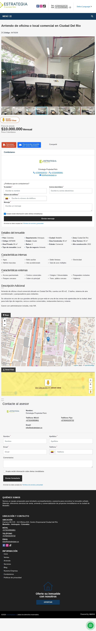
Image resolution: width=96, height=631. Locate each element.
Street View (11, 120)
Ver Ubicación (41, 388)
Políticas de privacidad (13, 578)
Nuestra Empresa (11, 571)
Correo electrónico (56, 187)
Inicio (6, 554)
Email (6, 447)
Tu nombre (8, 187)
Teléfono (53, 447)
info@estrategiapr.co (49, 175)
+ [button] (5, 320)
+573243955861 (61, 7)
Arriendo (7, 561)
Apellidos (53, 436)
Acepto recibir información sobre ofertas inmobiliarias (25, 471)
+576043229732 (61, 6)
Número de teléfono (11, 195)
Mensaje (7, 202)
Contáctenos (9, 574)
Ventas (6, 557)
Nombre (7, 436)
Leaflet (76, 365)
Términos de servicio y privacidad (33, 223)
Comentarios (8, 458)
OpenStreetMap (89, 365)
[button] (92, 39)
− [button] (5, 324)
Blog (5, 567)
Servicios (7, 564)
